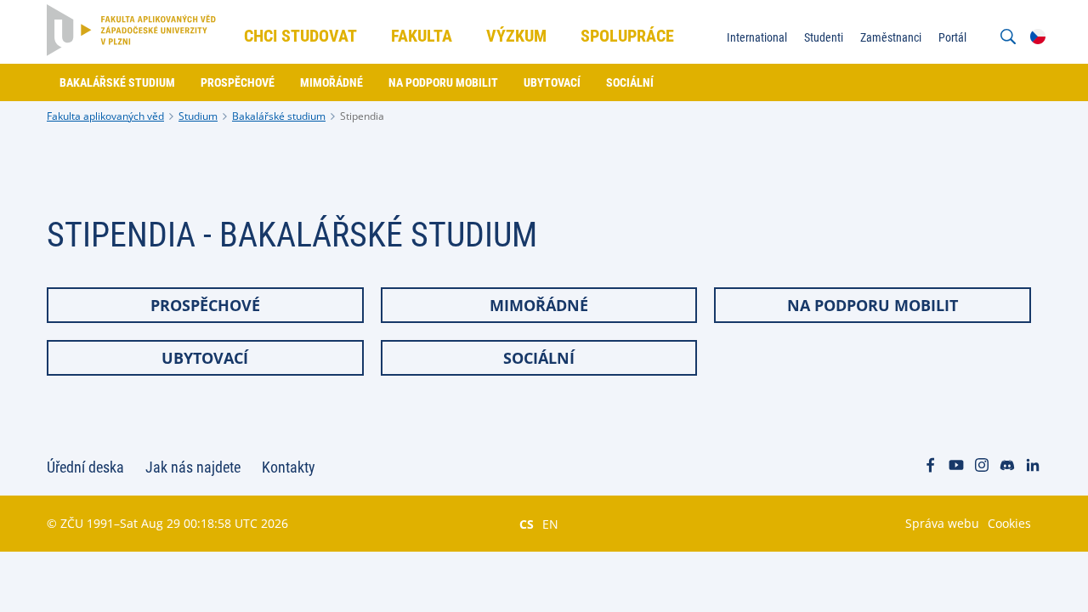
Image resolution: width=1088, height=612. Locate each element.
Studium (198, 116)
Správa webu (942, 523)
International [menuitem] (757, 37)
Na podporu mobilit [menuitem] (443, 82)
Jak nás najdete (193, 467)
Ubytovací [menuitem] (552, 82)
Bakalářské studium (279, 116)
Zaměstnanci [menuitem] (890, 37)
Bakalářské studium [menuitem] (117, 82)
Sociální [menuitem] (630, 82)
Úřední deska (85, 467)
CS (526, 523)
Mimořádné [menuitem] (331, 82)
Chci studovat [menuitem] (300, 36)
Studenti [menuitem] (823, 37)
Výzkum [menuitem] (516, 36)
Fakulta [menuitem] (421, 36)
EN (550, 523)
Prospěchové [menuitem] (238, 82)
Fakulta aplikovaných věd (105, 116)
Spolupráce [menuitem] (627, 36)
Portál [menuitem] (952, 37)
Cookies (1009, 523)
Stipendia (362, 116)
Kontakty (288, 467)
